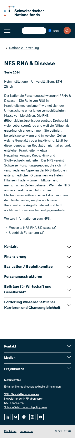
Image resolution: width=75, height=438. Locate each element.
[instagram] (32, 417)
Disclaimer (10, 431)
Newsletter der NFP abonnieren (23, 399)
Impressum (26, 431)
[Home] (27, 15)
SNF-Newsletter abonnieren (21, 394)
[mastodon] (24, 417)
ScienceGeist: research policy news (25, 407)
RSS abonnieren (14, 403)
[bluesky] (15, 417)
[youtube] (41, 417)
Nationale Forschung (24, 48)
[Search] (67, 30)
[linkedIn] (7, 417)
